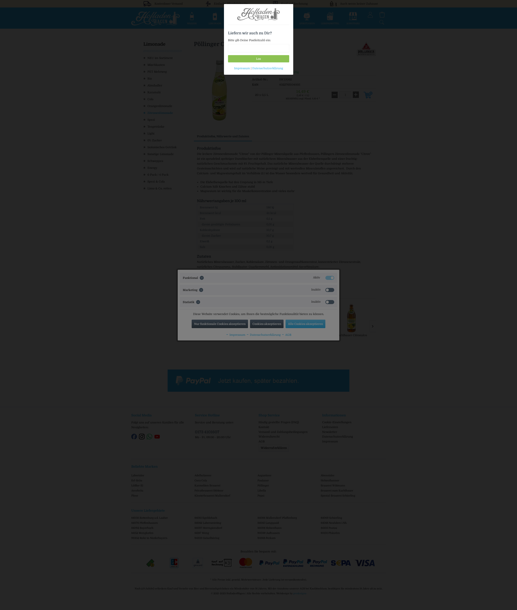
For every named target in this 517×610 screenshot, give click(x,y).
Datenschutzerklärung (267, 68)
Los (258, 58)
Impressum (242, 68)
